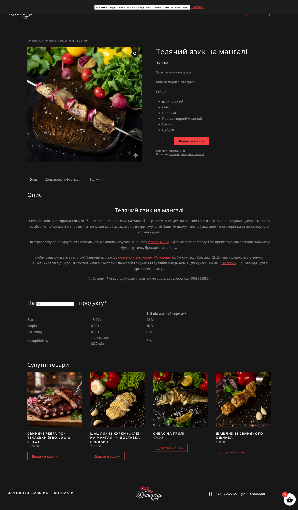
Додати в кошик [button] (45, 456)
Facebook (228, 263)
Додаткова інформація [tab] (63, 179)
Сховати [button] (197, 7)
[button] (135, 53)
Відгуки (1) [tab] (98, 179)
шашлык (174, 154)
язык (183, 154)
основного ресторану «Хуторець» (145, 257)
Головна (32, 40)
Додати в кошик (192, 141)
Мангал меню (47, 40)
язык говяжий (196, 154)
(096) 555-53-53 (226, 494)
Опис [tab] (33, 179)
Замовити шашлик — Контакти (41, 492)
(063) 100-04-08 (253, 494)
